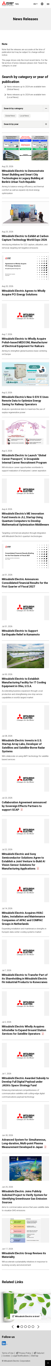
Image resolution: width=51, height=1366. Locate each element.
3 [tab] (25, 1326)
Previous (13, 1327)
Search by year (11, 124)
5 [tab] (33, 1326)
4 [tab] (29, 1326)
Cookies (6, 1356)
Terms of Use (7, 1353)
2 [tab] (22, 1326)
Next (38, 1327)
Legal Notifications (20, 1356)
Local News (24, 116)
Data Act (40, 1353)
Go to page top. (48, 1363)
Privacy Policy (25, 1353)
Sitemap (34, 1356)
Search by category (13, 108)
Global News (10, 116)
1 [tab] (18, 1326)
